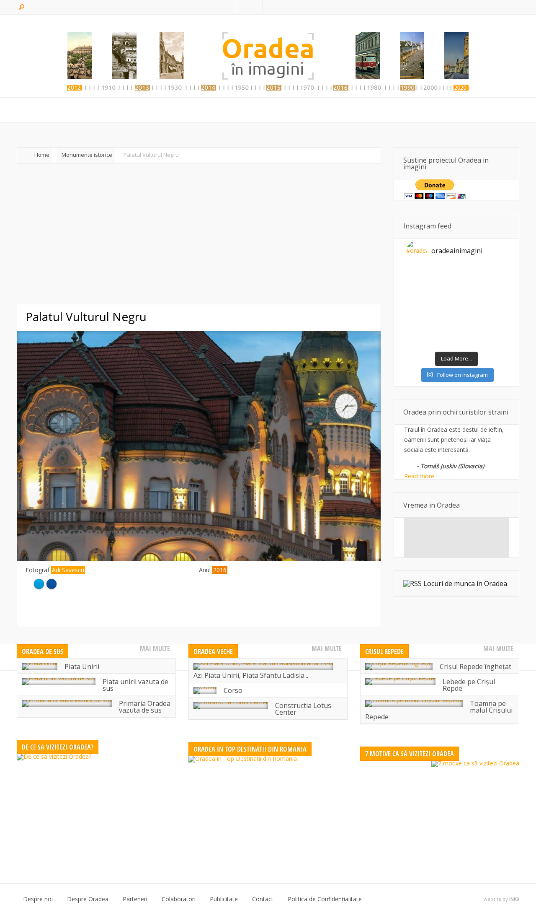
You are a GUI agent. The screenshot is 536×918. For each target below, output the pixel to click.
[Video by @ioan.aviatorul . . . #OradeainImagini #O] (469, 276)
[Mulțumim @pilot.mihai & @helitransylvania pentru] (443, 292)
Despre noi (38, 899)
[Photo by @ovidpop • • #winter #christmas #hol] (418, 339)
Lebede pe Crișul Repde (469, 685)
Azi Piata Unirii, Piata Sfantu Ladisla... (250, 675)
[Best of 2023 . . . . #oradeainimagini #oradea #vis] (469, 323)
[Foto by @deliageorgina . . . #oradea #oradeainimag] (418, 308)
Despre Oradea (87, 899)
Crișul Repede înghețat (475, 666)
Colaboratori (179, 899)
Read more (419, 476)
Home (41, 154)
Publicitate (224, 899)
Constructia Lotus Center (303, 709)
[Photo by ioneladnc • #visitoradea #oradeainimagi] (494, 308)
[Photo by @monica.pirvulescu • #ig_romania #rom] (494, 276)
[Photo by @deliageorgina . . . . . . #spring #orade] (443, 276)
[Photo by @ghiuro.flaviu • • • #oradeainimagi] (469, 339)
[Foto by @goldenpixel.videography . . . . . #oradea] (494, 292)
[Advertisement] (199, 234)
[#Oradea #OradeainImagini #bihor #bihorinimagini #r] (418, 276)
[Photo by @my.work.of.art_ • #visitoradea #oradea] (418, 323)
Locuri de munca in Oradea (465, 583)
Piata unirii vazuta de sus (135, 685)
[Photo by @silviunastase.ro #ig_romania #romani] (469, 292)
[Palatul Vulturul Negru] (199, 559)
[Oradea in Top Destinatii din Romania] (268, 808)
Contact (262, 899)
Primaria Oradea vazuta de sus (144, 707)
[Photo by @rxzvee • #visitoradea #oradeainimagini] (469, 308)
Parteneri (135, 899)
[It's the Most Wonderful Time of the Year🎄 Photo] (443, 339)
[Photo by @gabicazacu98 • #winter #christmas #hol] (494, 323)
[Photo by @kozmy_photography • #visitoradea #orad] (443, 308)
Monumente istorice (87, 154)
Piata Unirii (81, 666)
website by (501, 899)
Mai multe (155, 648)
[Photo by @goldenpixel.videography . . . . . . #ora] (494, 339)
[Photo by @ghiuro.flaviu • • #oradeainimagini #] (418, 292)
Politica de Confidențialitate (325, 899)
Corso (233, 690)
